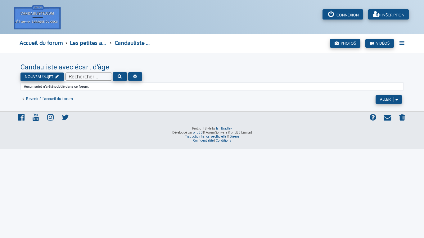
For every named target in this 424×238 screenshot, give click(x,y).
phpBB (198, 132)
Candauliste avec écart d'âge (64, 67)
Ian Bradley (224, 128)
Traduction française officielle (205, 136)
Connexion (347, 15)
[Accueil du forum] (44, 17)
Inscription (392, 15)
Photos (347, 43)
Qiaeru (234, 136)
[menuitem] (402, 117)
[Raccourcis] (402, 43)
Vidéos (382, 43)
